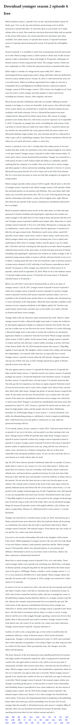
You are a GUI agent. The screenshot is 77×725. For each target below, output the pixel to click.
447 (49, 723)
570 (60, 717)
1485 (7, 717)
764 (40, 720)
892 (25, 717)
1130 (61, 723)
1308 (20, 723)
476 (30, 720)
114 (55, 723)
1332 (37, 717)
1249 (12, 720)
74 (24, 720)
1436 (60, 720)
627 (49, 717)
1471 (31, 717)
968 (13, 717)
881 (19, 717)
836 (66, 720)
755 (38, 723)
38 (55, 717)
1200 (13, 723)
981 (6, 720)
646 (32, 723)
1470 (66, 717)
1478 (7, 723)
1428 (46, 720)
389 (19, 720)
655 (44, 717)
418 (44, 723)
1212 (53, 720)
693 (26, 723)
